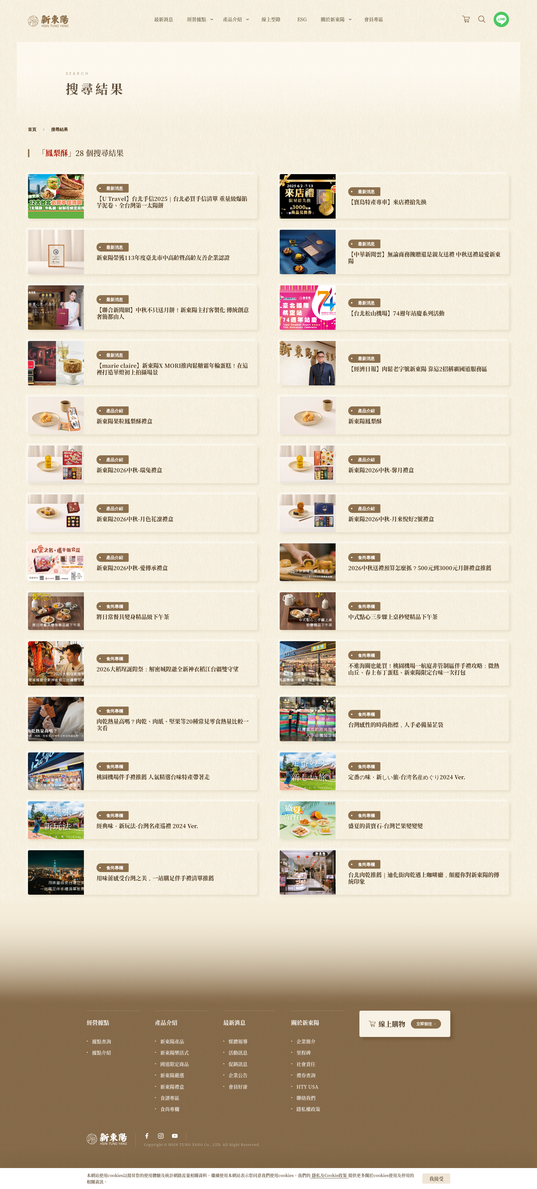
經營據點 (196, 20)
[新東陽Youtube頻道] (175, 1136)
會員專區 (373, 20)
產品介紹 (232, 20)
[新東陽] (111, 1140)
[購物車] (466, 19)
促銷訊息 (238, 1064)
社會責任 (305, 1064)
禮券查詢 (305, 1075)
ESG (302, 20)
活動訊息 (238, 1052)
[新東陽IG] (161, 1136)
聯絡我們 (305, 1098)
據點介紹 (101, 1052)
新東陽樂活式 (174, 1052)
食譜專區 (169, 1098)
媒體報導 (238, 1041)
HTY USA (307, 1086)
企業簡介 (305, 1041)
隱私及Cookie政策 (329, 1175)
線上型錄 (271, 20)
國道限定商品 (174, 1064)
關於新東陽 (333, 20)
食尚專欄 (169, 1109)
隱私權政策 (308, 1109)
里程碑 (303, 1052)
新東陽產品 (172, 1041)
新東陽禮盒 (172, 1086)
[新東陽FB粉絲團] (147, 1136)
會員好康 (238, 1086)
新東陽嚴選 (172, 1075)
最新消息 (163, 20)
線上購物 (405, 1024)
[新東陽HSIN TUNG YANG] (48, 21)
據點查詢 (101, 1041)
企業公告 (238, 1075)
